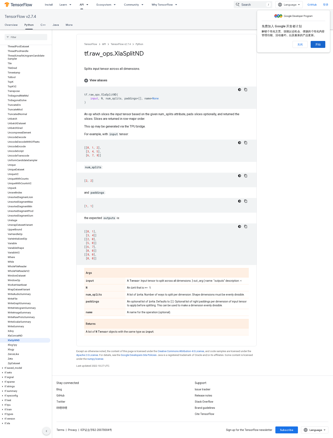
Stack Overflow (204, 401)
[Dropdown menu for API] (88, 4)
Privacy (72, 429)
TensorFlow (90, 44)
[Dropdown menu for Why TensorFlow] (177, 4)
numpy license (95, 358)
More (69, 25)
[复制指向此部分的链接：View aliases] (111, 80)
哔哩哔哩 (61, 407)
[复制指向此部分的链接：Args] (96, 273)
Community (131, 4)
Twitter (60, 401)
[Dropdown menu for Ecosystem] (115, 4)
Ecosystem (104, 4)
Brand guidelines (205, 407)
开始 (318, 44)
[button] (25, 368)
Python (29, 25)
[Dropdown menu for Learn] (71, 4)
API (82, 4)
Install (49, 4)
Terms (60, 429)
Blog (59, 389)
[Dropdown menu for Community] (143, 4)
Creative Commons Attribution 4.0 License (181, 351)
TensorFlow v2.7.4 (20, 16)
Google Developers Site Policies (138, 355)
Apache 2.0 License (87, 355)
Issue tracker (202, 389)
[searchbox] (26, 37)
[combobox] (253, 4)
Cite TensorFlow (204, 414)
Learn (63, 4)
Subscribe (286, 430)
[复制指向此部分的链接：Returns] (99, 324)
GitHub (312, 4)
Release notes (203, 395)
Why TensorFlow (162, 4)
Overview (11, 25)
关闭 (300, 44)
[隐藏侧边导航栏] (46, 431)
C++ (43, 25)
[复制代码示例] (246, 90)
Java (56, 25)
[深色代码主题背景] (239, 90)
